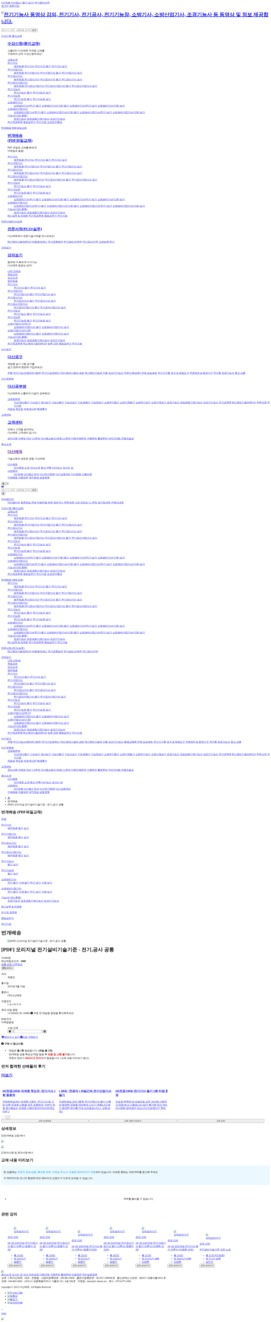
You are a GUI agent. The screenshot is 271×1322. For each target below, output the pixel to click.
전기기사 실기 (59, 66)
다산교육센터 (63, 474)
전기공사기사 (15, 76)
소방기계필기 (127, 402)
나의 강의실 (14, 271)
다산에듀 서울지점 (81, 474)
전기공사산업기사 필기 (58, 86)
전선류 (217, 373)
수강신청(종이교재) (24, 43)
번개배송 (14, 128)
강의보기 (6, 247)
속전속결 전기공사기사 (27, 79)
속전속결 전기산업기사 (27, 73)
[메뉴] (3, 483)
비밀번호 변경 (45, 502)
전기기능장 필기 (23, 99)
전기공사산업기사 (18, 82)
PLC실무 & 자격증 (18, 216)
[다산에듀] (135, 21)
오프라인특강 (54, 122)
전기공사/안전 (90, 242)
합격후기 (42, 409)
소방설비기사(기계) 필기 (55, 105)
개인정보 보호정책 (39, 477)
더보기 (7, 1075)
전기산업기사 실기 (71, 73)
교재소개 (13, 59)
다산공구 (6, 349)
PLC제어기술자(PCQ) (19, 242)
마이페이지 (7, 499)
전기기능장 (14, 96)
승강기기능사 (57, 119)
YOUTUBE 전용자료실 (121, 438)
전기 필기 (13, 882)
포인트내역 (104, 502)
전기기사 (13, 63)
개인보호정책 (89, 1274)
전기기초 (41, 122)
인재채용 (13, 477)
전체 (10, 373)
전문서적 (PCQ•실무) (12, 648)
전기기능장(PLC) (51, 373)
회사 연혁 (46, 467)
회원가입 (14, 6)
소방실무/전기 (106, 242)
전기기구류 (164, 373)
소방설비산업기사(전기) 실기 (96, 112)
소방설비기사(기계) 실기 (111, 105)
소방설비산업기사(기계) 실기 (129, 112)
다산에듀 (15, 452)
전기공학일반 (55, 242)
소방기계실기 (158, 402)
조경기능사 (20, 119)
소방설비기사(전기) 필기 (27, 105)
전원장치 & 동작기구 (201, 373)
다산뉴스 (57, 467)
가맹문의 (92, 438)
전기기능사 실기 (42, 92)
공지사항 (13, 438)
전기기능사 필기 (23, 92)
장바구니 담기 (12, 1037)
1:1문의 (36, 438)
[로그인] (2, 486)
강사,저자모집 (31, 1274)
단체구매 (45, 1274)
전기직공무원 (15, 122)
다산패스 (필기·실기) (22, 2)
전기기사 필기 (43, 66)
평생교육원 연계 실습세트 (138, 742)
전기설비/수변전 (73, 242)
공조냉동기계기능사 (38, 119)
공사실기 (46, 402)
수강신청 (11, 36)
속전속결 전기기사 (24, 66)
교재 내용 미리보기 (133, 1121)
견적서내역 (117, 502)
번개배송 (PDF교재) (12, 580)
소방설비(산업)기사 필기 (27, 327)
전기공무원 (225, 402)
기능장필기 (84, 402)
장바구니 (58, 502)
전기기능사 (14, 89)
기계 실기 (46, 882)
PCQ (36, 474)
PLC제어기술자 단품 (96, 373)
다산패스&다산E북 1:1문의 (56, 438)
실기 (26, 828)
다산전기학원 (47, 474)
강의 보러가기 (15, 1265)
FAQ (28, 438)
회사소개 (6, 444)
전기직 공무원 (9, 912)
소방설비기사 (15, 102)
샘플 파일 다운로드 (12, 964)
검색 (34, 30)
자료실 (11, 409)
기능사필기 (57, 402)
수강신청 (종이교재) (12, 508)
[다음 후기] (8, 1117)
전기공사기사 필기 (50, 79)
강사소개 (13, 278)
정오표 (19, 409)
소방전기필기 (111, 402)
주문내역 (69, 502)
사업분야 (13, 471)
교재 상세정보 (44, 1121)
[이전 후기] (3, 1117)
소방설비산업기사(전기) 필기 (30, 112)
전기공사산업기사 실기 (84, 86)
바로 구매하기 (30, 1037)
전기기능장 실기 (42, 99)
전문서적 (11, 221)
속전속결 (13, 281)
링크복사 (8, 968)
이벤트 (22, 438)
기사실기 (35, 402)
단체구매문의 (78, 438)
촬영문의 (103, 438)
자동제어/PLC (39, 242)
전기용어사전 (42, 2)
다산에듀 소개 (21, 467)
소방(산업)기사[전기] (19, 324)
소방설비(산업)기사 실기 (55, 327)
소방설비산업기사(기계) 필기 (63, 112)
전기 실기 (35, 882)
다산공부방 (7, 379)
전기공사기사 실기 (71, 79)
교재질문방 (14, 399)
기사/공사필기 (21, 402)
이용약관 (23, 477)
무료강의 (13, 274)
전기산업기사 (15, 69)
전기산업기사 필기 (50, 73)
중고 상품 (240, 373)
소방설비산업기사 (18, 109)
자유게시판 (30, 409)
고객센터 (6, 415)
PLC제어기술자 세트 (72, 373)
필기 (20, 828)
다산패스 (29, 474)
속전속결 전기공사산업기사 (29, 86)
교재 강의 (220, 1121)
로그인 (5, 6)
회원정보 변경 (28, 502)
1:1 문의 (92, 502)
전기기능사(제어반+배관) (27, 373)
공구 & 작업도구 (180, 373)
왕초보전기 (29, 122)
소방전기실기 (143, 402)
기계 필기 (24, 882)
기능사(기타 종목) (17, 115)
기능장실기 (97, 402)
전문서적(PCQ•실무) (25, 229)
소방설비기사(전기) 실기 (83, 105)
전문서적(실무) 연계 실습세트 (140, 373)
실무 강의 (53, 343)
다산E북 (5, 2)
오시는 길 (68, 467)
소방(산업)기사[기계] (19, 330)
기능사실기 (71, 402)
